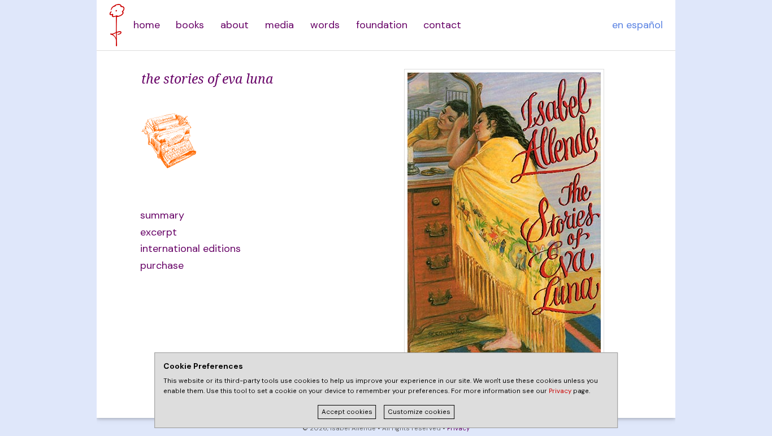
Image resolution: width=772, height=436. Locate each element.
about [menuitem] (234, 25)
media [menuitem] (279, 25)
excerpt (158, 232)
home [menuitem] (146, 25)
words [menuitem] (325, 25)
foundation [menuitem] (381, 25)
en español (637, 25)
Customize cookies (419, 412)
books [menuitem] (190, 25)
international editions (190, 248)
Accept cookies (347, 412)
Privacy (458, 428)
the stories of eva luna (207, 78)
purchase (162, 265)
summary (162, 215)
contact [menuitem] (442, 25)
